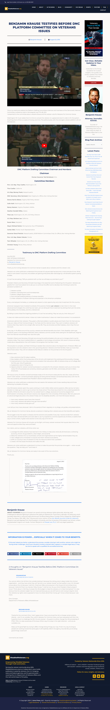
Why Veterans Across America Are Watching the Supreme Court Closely (93, 210)
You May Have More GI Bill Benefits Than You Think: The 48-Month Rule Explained (93, 156)
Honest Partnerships (80, 693)
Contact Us (30, 695)
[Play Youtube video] (44, 146)
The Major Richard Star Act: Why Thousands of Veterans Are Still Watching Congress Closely (93, 224)
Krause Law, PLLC (50, 522)
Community (68, 7)
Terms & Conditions (79, 692)
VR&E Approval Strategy (47, 692)
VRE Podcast (30, 693)
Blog (59, 7)
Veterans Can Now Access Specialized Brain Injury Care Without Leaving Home (93, 183)
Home (34, 7)
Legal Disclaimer (80, 695)
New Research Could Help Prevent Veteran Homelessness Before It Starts (94, 204)
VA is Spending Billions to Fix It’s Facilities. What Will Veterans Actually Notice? (93, 163)
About (41, 7)
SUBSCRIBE (93, 83)
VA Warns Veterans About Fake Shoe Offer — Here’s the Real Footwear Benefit (94, 190)
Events (88, 7)
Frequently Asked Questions (63, 689)
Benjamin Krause (14, 262)
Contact (103, 10)
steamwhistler (21, 575)
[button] (13, 553)
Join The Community (63, 692)
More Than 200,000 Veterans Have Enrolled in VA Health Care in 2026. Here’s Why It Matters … (94, 197)
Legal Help (79, 689)
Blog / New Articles (63, 691)
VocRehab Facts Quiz (47, 691)
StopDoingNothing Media (67, 700)
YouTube (97, 7)
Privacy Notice (79, 691)
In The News (51, 7)
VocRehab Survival (46, 689)
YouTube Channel (30, 692)
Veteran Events (63, 693)
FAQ (104, 7)
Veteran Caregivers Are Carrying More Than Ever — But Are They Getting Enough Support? (93, 217)
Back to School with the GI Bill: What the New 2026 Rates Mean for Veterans (93, 170)
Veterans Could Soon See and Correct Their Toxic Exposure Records (93, 176)
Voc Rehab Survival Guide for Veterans (65, 518)
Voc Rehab (79, 7)
